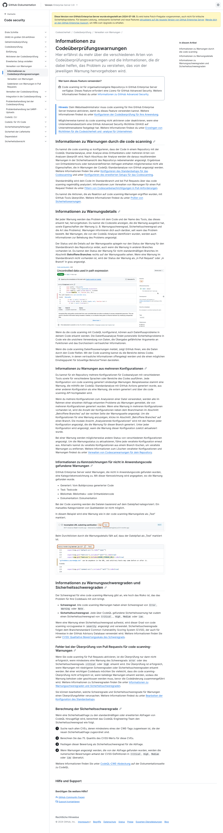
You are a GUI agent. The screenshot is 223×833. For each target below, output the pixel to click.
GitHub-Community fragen (72, 797)
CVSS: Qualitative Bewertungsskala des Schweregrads (93, 637)
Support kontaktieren (69, 801)
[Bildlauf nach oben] (216, 826)
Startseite (11, 14)
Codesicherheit (63, 32)
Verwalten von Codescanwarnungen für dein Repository (120, 452)
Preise (130, 821)
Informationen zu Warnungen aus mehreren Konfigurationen (99, 368)
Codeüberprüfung (82, 32)
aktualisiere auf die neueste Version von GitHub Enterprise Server (172, 19)
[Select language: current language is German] (218, 4)
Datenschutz (109, 821)
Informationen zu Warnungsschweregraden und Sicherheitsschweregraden (98, 585)
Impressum (83, 821)
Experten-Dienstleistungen (149, 821)
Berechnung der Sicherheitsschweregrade (87, 709)
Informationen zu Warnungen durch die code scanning (104, 141)
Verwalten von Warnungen (107, 32)
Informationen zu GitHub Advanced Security (123, 94)
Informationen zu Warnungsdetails (86, 211)
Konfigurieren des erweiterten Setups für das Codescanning (118, 174)
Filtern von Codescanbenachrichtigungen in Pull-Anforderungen (120, 188)
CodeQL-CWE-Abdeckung (115, 763)
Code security (14, 20)
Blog (166, 821)
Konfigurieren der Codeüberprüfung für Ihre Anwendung (126, 114)
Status (121, 821)
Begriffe (97, 821)
